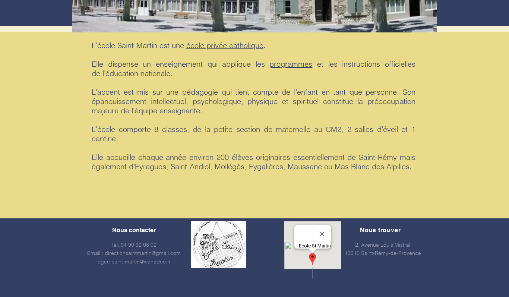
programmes (290, 64)
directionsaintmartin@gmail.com (143, 253)
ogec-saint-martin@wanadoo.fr (134, 261)
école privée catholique (224, 45)
